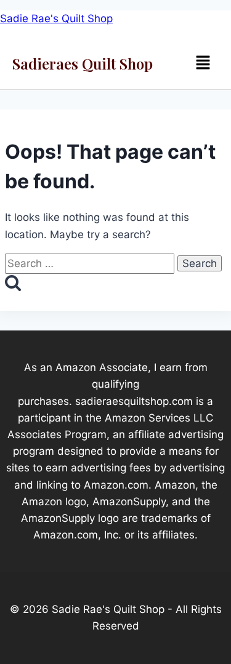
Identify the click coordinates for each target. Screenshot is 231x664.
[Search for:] (91, 263)
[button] (202, 63)
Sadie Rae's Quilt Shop (56, 18)
